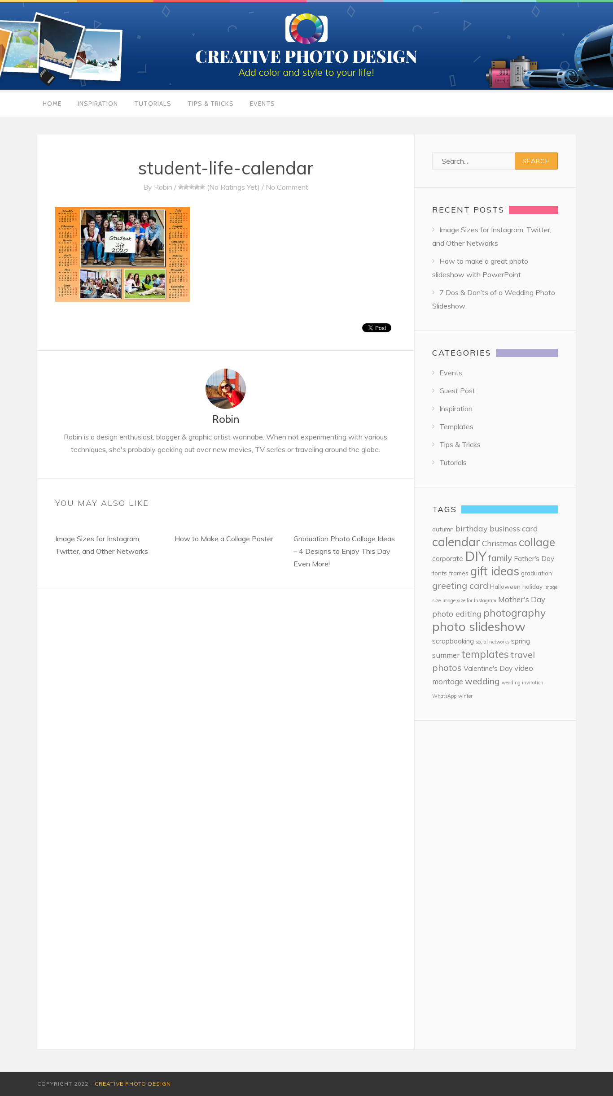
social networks (492, 642)
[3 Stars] (191, 187)
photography (514, 612)
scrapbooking (453, 641)
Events (262, 104)
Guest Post (457, 390)
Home (52, 104)
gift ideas (494, 571)
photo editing (457, 614)
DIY (475, 556)
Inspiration (98, 104)
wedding (482, 681)
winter (465, 696)
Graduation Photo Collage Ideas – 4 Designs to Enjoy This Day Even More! (344, 551)
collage (537, 542)
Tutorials (152, 104)
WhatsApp (444, 696)
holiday (532, 586)
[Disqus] (225, 700)
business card (514, 528)
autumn (443, 529)
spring (520, 641)
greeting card (460, 585)
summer (446, 655)
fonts (439, 573)
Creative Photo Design (133, 1083)
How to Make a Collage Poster (224, 538)
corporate (447, 558)
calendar (456, 541)
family (500, 557)
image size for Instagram (469, 600)
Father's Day (534, 558)
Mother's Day (521, 599)
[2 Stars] (186, 187)
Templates (456, 426)
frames (459, 573)
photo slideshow (478, 626)
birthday (471, 528)
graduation (536, 573)
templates (485, 654)
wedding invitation (522, 682)
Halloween (505, 586)
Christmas (499, 543)
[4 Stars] (197, 187)
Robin (163, 187)
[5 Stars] (202, 187)
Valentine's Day (488, 668)
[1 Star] (181, 187)
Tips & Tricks (211, 104)
